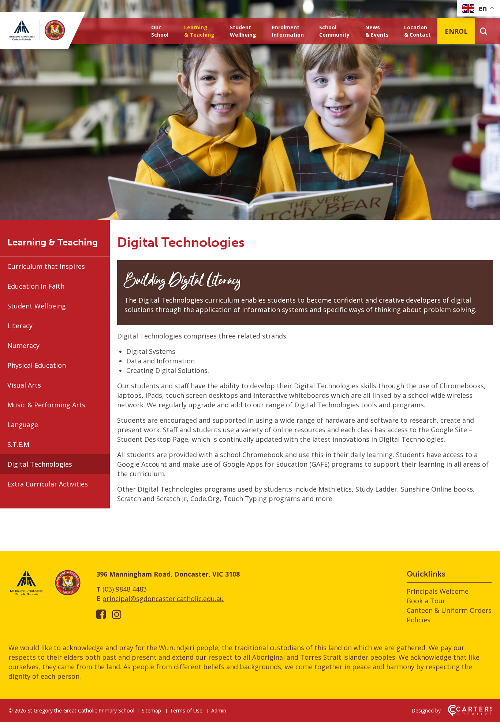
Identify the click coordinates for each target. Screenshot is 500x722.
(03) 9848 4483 (124, 589)
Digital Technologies (39, 464)
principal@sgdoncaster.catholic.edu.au (163, 598)
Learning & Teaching (199, 31)
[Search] (483, 31)
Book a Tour (426, 600)
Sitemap (151, 710)
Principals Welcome (438, 591)
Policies (418, 619)
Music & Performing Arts (46, 404)
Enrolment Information (288, 31)
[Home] (45, 594)
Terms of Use (186, 710)
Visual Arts (24, 385)
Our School (159, 31)
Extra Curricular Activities (47, 484)
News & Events (377, 31)
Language (22, 424)
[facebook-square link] (101, 614)
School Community (334, 31)
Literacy (20, 325)
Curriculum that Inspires (46, 266)
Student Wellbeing (243, 31)
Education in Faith (35, 286)
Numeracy (23, 345)
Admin (218, 710)
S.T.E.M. (19, 444)
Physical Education (36, 365)
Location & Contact (417, 31)
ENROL (456, 31)
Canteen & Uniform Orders (449, 610)
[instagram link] (117, 614)
